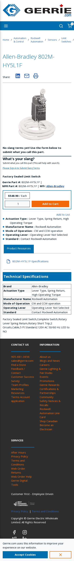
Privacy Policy (19, 456)
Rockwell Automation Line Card (50, 413)
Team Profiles (20, 385)
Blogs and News (50, 360)
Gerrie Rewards (49, 385)
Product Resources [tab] (19, 248)
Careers (45, 365)
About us (45, 356)
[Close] (60, 554)
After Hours (18, 452)
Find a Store (18, 365)
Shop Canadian (48, 421)
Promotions (47, 381)
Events (44, 377)
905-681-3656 (20, 356)
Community (47, 397)
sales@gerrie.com (22, 360)
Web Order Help (21, 476)
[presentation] (19, 249)
